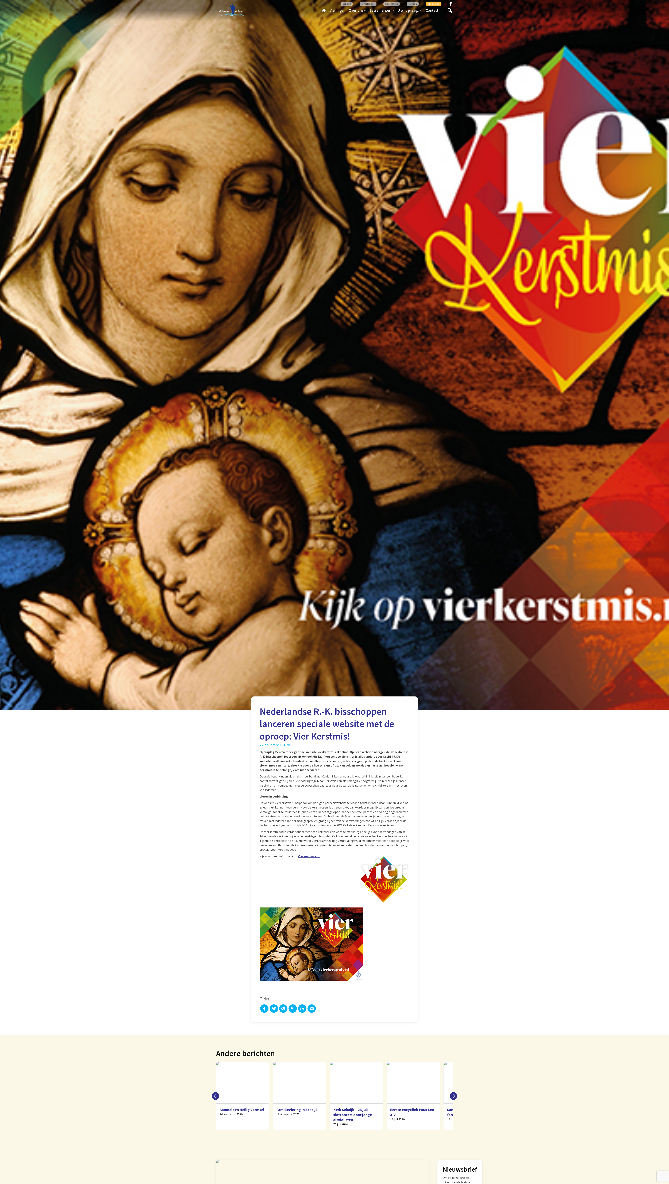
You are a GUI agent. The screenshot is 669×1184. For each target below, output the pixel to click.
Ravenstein (391, 3)
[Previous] (215, 1096)
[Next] (453, 1096)
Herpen (413, 3)
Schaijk (347, 3)
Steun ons (433, 3)
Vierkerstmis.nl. (309, 856)
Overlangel (368, 3)
